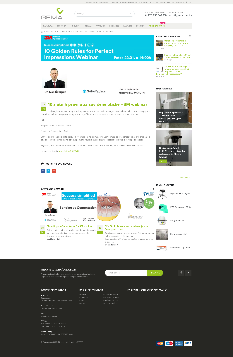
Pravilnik (100, 26)
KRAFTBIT (79, 342)
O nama (88, 26)
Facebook (43, 171)
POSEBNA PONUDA (157, 25)
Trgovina (61, 26)
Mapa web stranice (111, 297)
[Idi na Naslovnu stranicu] (42, 31)
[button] (151, 189)
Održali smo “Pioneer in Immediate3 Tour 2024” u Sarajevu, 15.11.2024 (176, 43)
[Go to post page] (68, 207)
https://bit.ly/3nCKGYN (68, 151)
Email (54, 171)
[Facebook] (186, 2)
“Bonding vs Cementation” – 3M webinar (70, 226)
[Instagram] (190, 2)
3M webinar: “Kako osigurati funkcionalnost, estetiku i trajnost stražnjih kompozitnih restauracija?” (173, 70)
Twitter (48, 171)
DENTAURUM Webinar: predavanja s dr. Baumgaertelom (127, 228)
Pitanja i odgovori (110, 294)
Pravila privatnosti (110, 300)
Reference (114, 26)
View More (184, 178)
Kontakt (140, 26)
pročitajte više (53, 239)
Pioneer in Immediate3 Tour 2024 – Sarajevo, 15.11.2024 (177, 56)
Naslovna (48, 26)
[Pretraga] (131, 13)
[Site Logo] (52, 13)
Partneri (127, 26)
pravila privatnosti (80, 276)
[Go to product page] (162, 194)
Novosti (76, 26)
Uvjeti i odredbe (110, 303)
